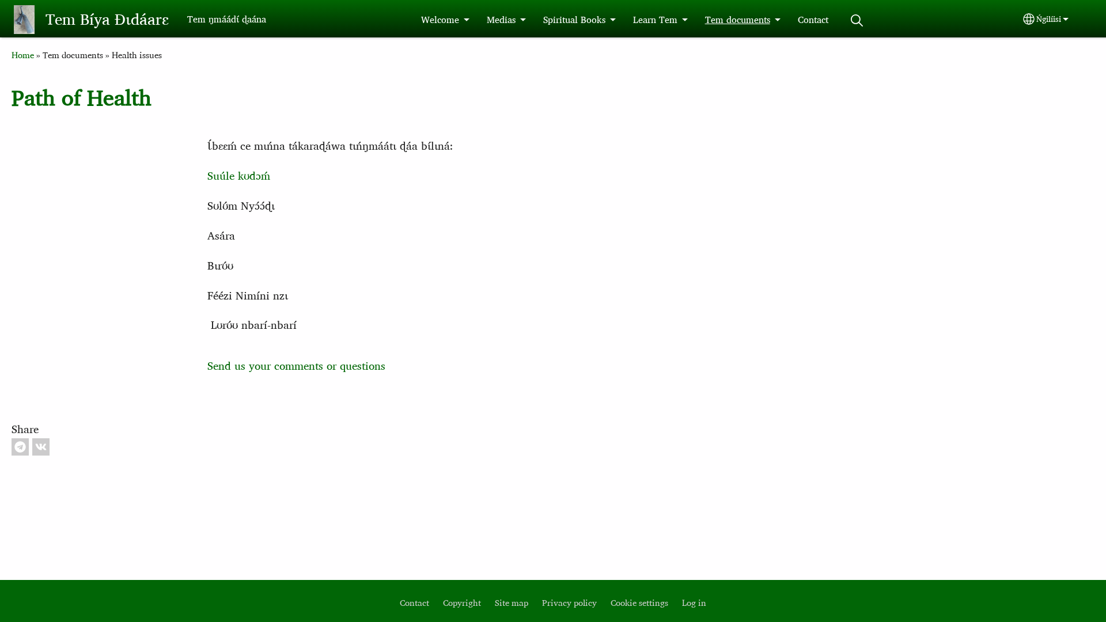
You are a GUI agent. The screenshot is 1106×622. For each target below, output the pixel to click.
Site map (511, 603)
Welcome (440, 19)
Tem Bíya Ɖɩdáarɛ (107, 19)
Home (23, 55)
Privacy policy (569, 603)
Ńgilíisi (1048, 19)
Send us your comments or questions (296, 365)
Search (857, 20)
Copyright (462, 603)
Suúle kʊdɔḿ (238, 175)
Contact (813, 19)
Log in (694, 603)
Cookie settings (639, 603)
